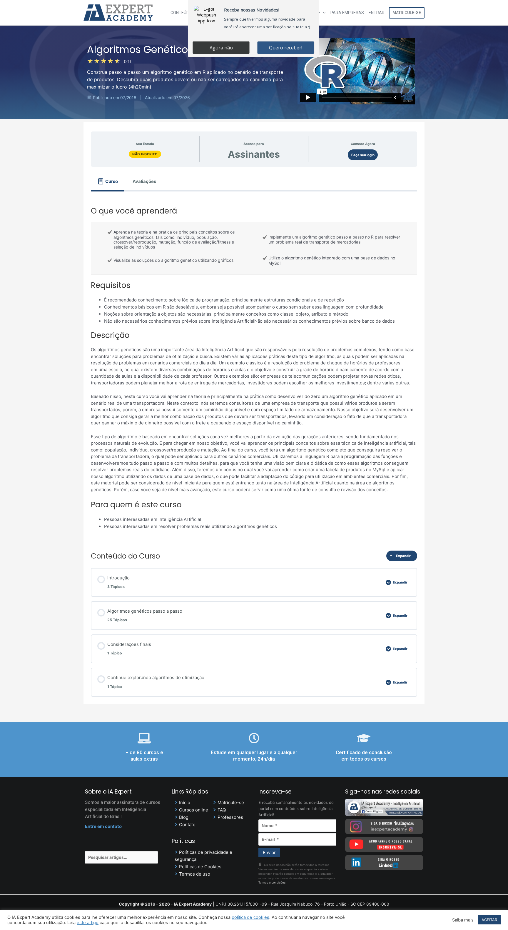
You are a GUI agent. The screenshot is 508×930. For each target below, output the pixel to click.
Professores (230, 817)
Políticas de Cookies (200, 866)
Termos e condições (271, 882)
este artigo (87, 922)
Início (184, 802)
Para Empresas (347, 12)
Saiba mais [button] (463, 920)
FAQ (222, 810)
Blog (183, 817)
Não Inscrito (145, 154)
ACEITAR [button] (489, 919)
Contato (187, 824)
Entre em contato (103, 826)
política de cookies (250, 917)
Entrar (377, 12)
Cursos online (193, 810)
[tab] (107, 181)
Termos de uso (194, 874)
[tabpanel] (254, 366)
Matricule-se (406, 12)
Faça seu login (363, 155)
